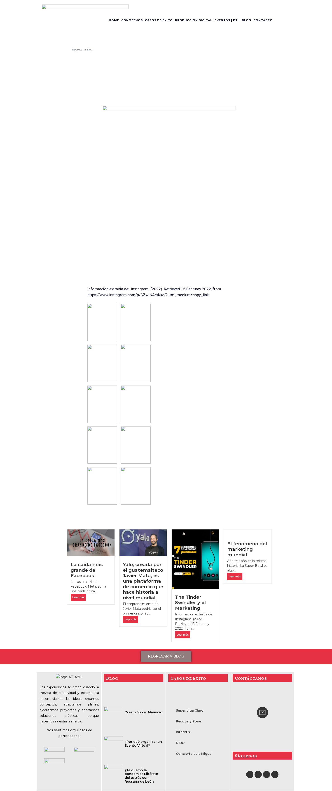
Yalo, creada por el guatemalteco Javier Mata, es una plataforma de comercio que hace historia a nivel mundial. (143, 581)
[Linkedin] (274, 774)
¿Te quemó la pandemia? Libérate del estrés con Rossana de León (141, 776)
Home (114, 20)
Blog (246, 20)
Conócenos (132, 20)
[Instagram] (258, 774)
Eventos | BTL (227, 20)
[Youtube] (266, 774)
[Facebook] (249, 774)
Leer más (78, 597)
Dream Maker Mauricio (143, 712)
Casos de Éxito (159, 20)
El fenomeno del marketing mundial (247, 549)
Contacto (262, 20)
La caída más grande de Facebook (87, 570)
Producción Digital (193, 20)
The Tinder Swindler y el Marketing (190, 602)
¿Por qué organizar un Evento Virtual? (143, 744)
